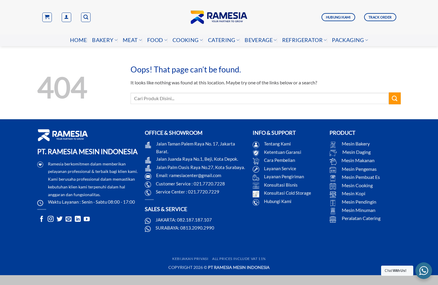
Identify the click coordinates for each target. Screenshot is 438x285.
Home (78, 40)
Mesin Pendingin (358, 202)
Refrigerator (302, 40)
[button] (47, 17)
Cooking (185, 40)
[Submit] (395, 98)
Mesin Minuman (358, 210)
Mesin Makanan (358, 160)
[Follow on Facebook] (42, 219)
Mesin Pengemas (359, 169)
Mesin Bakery (355, 143)
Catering (221, 40)
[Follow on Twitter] (60, 219)
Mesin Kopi (353, 193)
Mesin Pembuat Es (360, 177)
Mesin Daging (356, 152)
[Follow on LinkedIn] (78, 219)
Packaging (348, 40)
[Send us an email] (69, 219)
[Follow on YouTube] (87, 219)
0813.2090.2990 (197, 227)
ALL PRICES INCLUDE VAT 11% (239, 258)
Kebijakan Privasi (190, 258)
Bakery (102, 40)
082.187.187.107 (194, 219)
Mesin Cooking (357, 185)
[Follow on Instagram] (51, 219)
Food (155, 40)
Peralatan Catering (361, 218)
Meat (130, 40)
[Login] (66, 17)
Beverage (259, 40)
